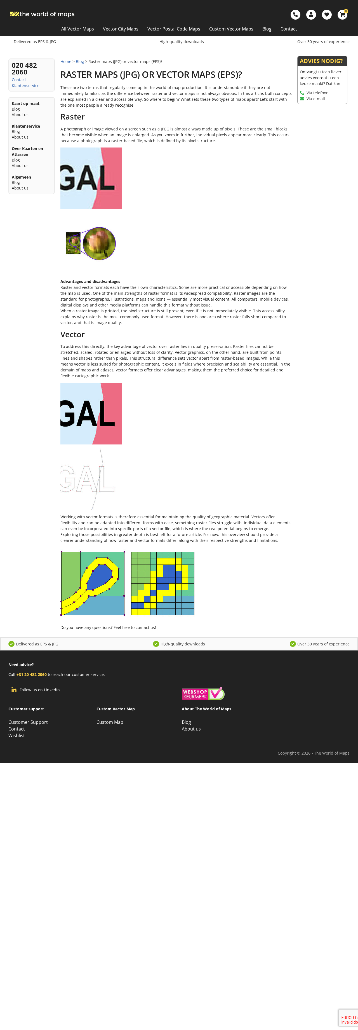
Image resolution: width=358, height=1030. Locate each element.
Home (65, 61)
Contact (289, 29)
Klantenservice (25, 85)
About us (20, 114)
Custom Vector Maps (231, 29)
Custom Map (109, 722)
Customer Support (28, 722)
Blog (267, 29)
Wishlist (16, 735)
